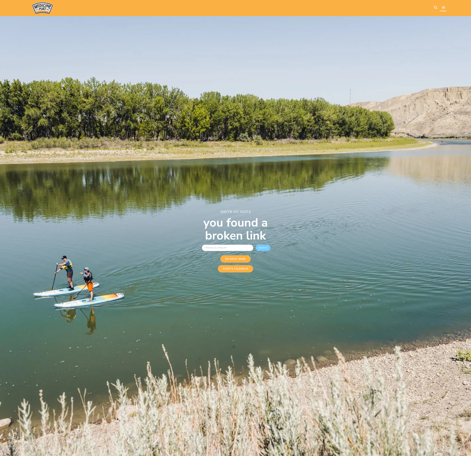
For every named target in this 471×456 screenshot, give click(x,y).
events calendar (235, 268)
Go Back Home (235, 259)
